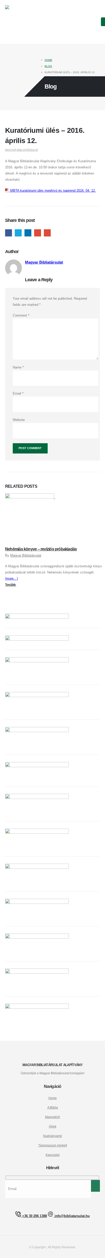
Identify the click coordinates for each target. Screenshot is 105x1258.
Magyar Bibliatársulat (21, 149)
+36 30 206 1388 (34, 1216)
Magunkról (52, 1117)
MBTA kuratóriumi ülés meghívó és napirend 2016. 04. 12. (52, 190)
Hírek (52, 1126)
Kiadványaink (52, 1135)
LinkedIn (27, 232)
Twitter (18, 232)
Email (47, 232)
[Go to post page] (31, 497)
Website (19, 420)
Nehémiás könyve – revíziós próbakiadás (41, 549)
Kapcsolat (52, 1154)
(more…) (11, 578)
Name (18, 367)
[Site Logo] (21, 22)
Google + (37, 232)
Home (52, 1098)
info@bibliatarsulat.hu (72, 1216)
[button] (95, 22)
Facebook (8, 232)
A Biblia (52, 1107)
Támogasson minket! (52, 1145)
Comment (21, 315)
